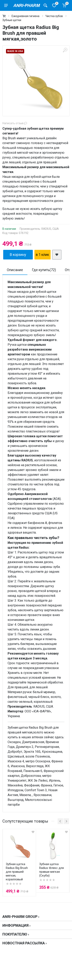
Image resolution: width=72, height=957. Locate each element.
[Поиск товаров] (45, 5)
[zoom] (65, 50)
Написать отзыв (13, 123)
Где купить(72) (44, 270)
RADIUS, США (50, 228)
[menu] (6, 5)
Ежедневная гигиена (25, 16)
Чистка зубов (54, 16)
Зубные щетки (11, 20)
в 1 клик (42, 254)
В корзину (18, 254)
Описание (15, 270)
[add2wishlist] (56, 254)
